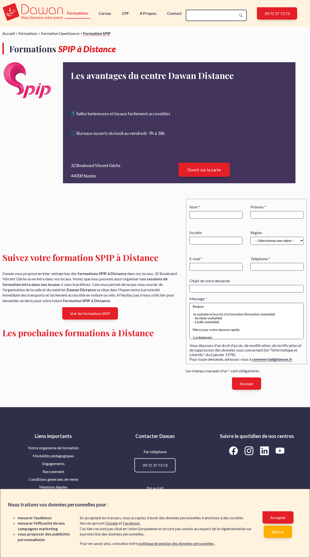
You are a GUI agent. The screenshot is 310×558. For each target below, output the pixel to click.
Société (195, 232)
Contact (174, 13)
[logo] (33, 12)
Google (112, 523)
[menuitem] (53, 448)
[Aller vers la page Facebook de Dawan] (234, 450)
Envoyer (246, 383)
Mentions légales (53, 487)
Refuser (277, 531)
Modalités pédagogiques (53, 455)
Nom (193, 207)
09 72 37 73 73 (277, 13)
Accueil (8, 33)
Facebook (131, 523)
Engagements (53, 463)
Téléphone (259, 258)
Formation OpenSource (60, 33)
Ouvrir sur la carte (204, 169)
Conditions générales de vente (53, 479)
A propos (148, 13)
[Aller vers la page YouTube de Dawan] (280, 450)
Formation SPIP (97, 33)
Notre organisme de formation (53, 447)
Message (197, 298)
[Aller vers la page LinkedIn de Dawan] (265, 450)
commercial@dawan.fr (272, 359)
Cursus (105, 13)
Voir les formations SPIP (90, 313)
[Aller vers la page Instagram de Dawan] (250, 450)
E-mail (194, 258)
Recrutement (53, 471)
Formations (77, 13)
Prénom (257, 207)
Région (256, 232)
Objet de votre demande (209, 280)
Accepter (278, 517)
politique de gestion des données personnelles (177, 543)
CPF (125, 13)
